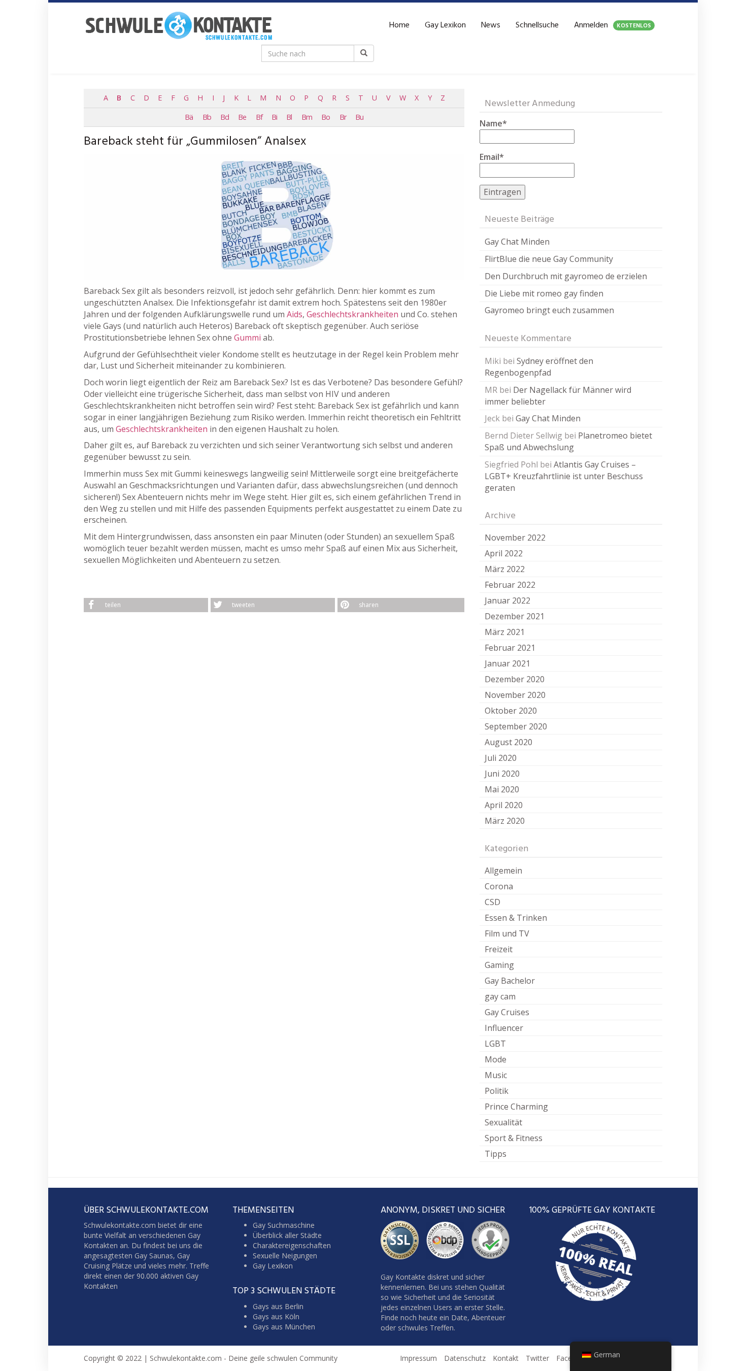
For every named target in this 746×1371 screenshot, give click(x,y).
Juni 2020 (502, 773)
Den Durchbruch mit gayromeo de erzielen (566, 276)
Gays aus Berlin (278, 1306)
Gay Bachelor (510, 980)
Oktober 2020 (511, 710)
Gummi (247, 337)
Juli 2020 (501, 757)
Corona (499, 886)
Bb (206, 117)
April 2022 (504, 553)
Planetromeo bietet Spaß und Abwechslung (568, 441)
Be (242, 117)
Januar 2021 (507, 663)
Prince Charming (516, 1106)
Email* (492, 156)
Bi (274, 117)
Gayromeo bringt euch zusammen (549, 310)
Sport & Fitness (513, 1138)
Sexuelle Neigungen (285, 1255)
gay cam (500, 996)
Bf (259, 117)
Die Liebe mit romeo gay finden (544, 293)
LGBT (495, 1043)
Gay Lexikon (445, 25)
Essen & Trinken (516, 917)
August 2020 (508, 742)
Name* (493, 123)
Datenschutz (465, 1358)
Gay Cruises (507, 1012)
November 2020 (515, 694)
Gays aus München (284, 1326)
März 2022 (505, 569)
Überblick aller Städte (287, 1235)
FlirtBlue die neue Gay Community (549, 258)
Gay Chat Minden (517, 241)
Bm (306, 117)
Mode (495, 1059)
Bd (224, 117)
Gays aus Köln (276, 1316)
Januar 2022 (507, 600)
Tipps (495, 1153)
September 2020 (516, 726)
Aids (294, 314)
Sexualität (503, 1122)
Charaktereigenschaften (292, 1245)
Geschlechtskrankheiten (352, 314)
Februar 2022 (510, 584)
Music (496, 1075)
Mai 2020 (502, 789)
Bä (189, 117)
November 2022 (515, 537)
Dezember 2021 (515, 616)
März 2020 (505, 820)
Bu (359, 117)
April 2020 (504, 805)
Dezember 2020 (515, 679)
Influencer (504, 1027)
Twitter (537, 1358)
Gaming (499, 965)
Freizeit (499, 949)
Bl (289, 117)
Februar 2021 (510, 647)
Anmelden (612, 25)
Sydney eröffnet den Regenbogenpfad (539, 366)
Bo (325, 117)
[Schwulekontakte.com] (178, 25)
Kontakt (506, 1358)
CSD (492, 902)
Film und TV (507, 933)
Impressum (418, 1358)
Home (399, 25)
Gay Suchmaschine (284, 1225)
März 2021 (505, 632)
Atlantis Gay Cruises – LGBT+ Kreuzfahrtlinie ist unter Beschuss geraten (564, 476)
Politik (496, 1090)
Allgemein (503, 870)
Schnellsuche (537, 25)
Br (343, 117)
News (490, 25)
